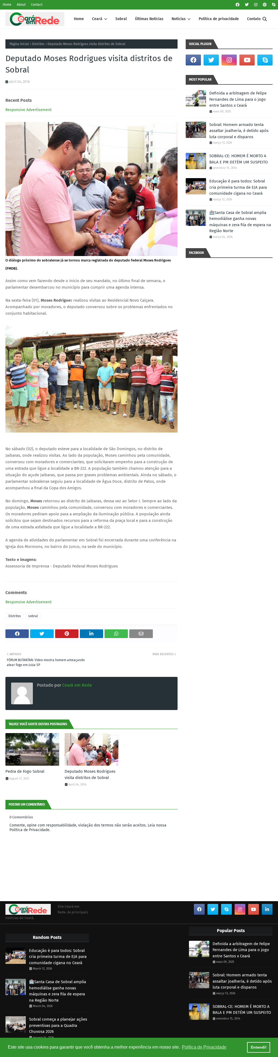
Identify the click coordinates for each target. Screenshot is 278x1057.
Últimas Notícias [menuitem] (149, 19)
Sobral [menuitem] (121, 19)
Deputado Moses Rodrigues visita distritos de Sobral (90, 774)
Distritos (38, 44)
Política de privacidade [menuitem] (219, 19)
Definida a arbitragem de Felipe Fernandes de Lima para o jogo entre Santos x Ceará (238, 99)
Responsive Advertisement (28, 110)
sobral (33, 616)
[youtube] (247, 60)
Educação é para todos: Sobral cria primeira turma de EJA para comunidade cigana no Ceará (238, 187)
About (21, 5)
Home (7, 5)
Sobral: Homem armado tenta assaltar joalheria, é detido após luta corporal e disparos (238, 130)
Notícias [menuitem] (179, 19)
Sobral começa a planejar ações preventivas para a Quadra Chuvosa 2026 (58, 1025)
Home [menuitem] (79, 19)
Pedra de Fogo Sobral (24, 771)
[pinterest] (264, 5)
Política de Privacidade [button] (204, 1047)
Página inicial (19, 44)
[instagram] (256, 5)
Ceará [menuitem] (97, 19)
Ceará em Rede (76, 685)
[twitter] (247, 5)
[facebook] (237, 5)
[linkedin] (267, 909)
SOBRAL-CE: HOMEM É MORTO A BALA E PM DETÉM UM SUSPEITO (238, 159)
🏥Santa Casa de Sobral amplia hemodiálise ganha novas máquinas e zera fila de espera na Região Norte (240, 222)
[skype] (273, 5)
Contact (36, 5)
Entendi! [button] (259, 1047)
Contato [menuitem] (254, 19)
